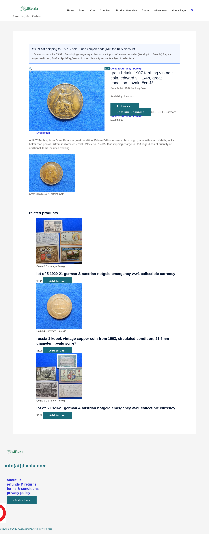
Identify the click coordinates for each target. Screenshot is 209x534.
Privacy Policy (18, 493)
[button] (192, 10)
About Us (14, 480)
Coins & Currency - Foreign (126, 68)
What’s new (160, 10)
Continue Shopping (131, 112)
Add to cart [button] (57, 281)
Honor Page (179, 10)
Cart (92, 10)
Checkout (105, 10)
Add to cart (125, 106)
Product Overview (126, 10)
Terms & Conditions (23, 489)
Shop (82, 10)
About (145, 10)
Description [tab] (43, 132)
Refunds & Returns (22, 484)
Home (70, 10)
